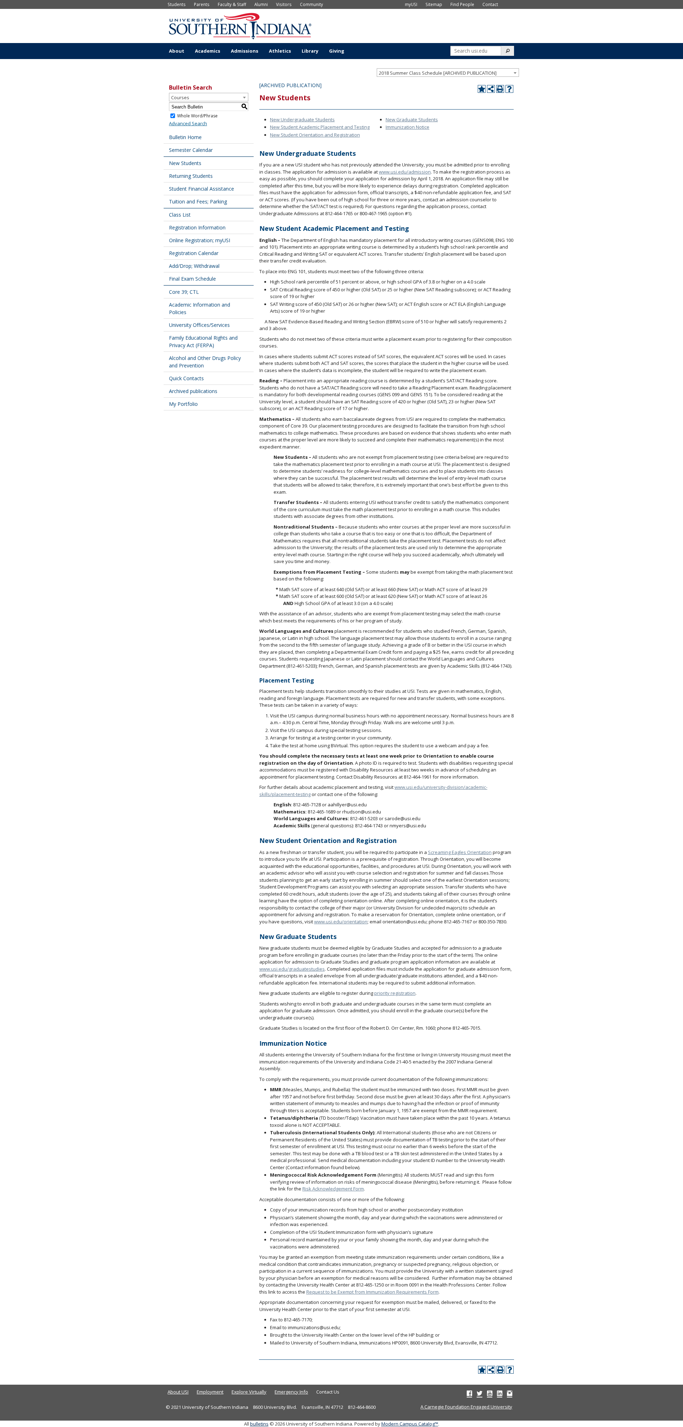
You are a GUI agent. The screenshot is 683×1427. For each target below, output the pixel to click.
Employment (210, 1392)
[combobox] (448, 72)
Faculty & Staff (232, 4)
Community (311, 4)
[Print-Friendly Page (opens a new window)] (500, 89)
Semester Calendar (191, 150)
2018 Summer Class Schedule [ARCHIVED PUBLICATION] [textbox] (438, 73)
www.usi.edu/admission (405, 172)
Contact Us (327, 1392)
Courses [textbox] (180, 97)
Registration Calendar (193, 253)
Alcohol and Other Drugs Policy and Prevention (205, 362)
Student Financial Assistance (201, 188)
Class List (180, 214)
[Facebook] (469, 1393)
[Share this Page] (491, 89)
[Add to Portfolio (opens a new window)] (482, 89)
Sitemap (433, 4)
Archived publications (193, 391)
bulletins (259, 1424)
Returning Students (191, 176)
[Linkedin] (499, 1393)
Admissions (244, 51)
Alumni (261, 4)
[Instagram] (509, 1393)
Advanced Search (188, 123)
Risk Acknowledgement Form (333, 1188)
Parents (202, 4)
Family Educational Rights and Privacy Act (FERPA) (203, 341)
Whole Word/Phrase (197, 116)
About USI (178, 1392)
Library (310, 51)
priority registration (394, 993)
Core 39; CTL (184, 291)
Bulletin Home (185, 137)
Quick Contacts (186, 378)
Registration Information (197, 227)
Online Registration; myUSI (199, 240)
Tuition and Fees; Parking (198, 201)
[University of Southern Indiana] (240, 25)
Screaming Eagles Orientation (460, 852)
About (176, 51)
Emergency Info (291, 1392)
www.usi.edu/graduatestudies (292, 969)
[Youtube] (489, 1393)
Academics (207, 51)
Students (177, 4)
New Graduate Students (412, 119)
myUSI (411, 4)
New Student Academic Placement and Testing (320, 127)
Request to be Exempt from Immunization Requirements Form (372, 1292)
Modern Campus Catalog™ (409, 1424)
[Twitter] (479, 1393)
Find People (462, 4)
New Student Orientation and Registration (315, 135)
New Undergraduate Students (302, 119)
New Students (185, 163)
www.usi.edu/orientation (340, 921)
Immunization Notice (407, 127)
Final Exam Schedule (192, 278)
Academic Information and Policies (199, 308)
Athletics (280, 51)
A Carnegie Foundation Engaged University (466, 1407)
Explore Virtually (249, 1392)
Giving (336, 51)
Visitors (284, 4)
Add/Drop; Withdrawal (194, 265)
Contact (490, 4)
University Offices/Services (199, 325)
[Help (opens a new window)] (509, 89)
